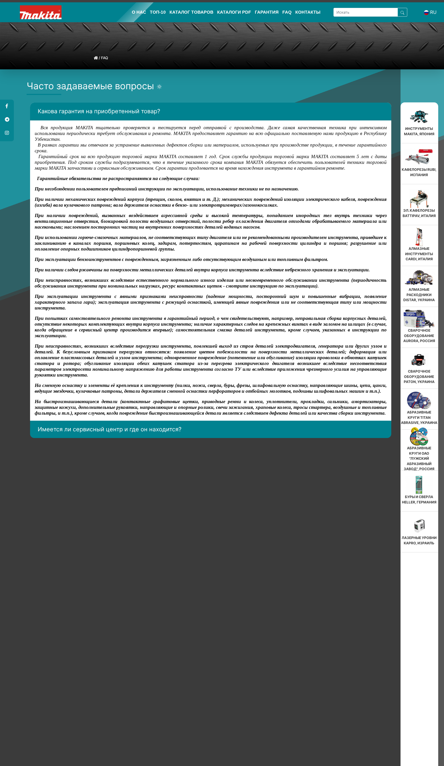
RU (433, 12)
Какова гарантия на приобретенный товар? (99, 111)
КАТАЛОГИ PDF (234, 12)
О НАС (139, 12)
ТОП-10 (158, 12)
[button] (6, 106)
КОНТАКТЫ (308, 12)
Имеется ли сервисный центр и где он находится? (110, 429)
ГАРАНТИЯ (267, 12)
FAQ (287, 12)
